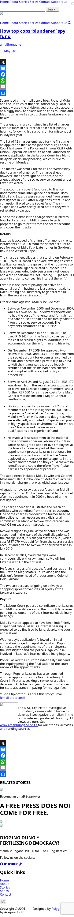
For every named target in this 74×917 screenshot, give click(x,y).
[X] (37, 62)
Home (4, 23)
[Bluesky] (37, 68)
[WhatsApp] (37, 80)
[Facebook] (37, 74)
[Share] (37, 93)
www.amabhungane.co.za (19, 725)
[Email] (37, 87)
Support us (59, 23)
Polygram (58, 909)
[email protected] (12, 698)
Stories (24, 23)
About (13, 23)
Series (34, 23)
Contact (44, 23)
